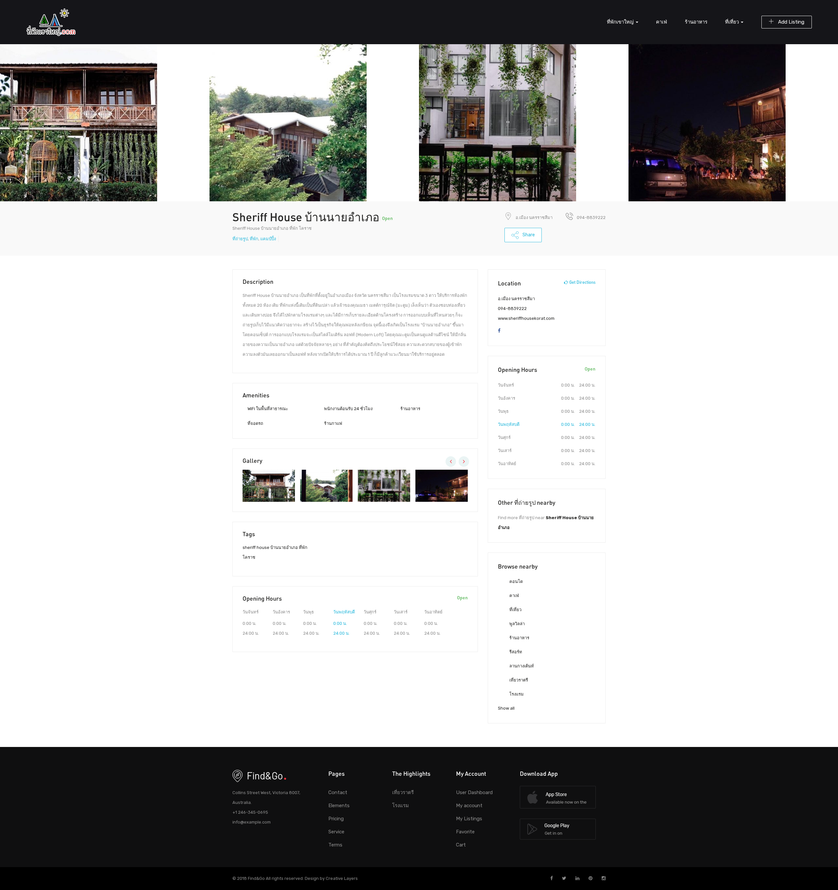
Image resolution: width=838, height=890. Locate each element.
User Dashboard (474, 792)
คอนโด (515, 581)
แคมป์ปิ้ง (268, 238)
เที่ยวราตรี (518, 680)
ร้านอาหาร (696, 22)
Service (336, 832)
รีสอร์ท (515, 651)
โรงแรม (516, 694)
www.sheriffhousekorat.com (526, 318)
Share (528, 235)
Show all (506, 708)
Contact (337, 792)
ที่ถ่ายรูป (240, 238)
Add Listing (790, 22)
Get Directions (581, 282)
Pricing (336, 819)
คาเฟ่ (661, 22)
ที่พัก (254, 238)
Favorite (465, 832)
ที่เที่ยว (732, 22)
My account (469, 805)
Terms (335, 845)
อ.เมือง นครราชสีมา (534, 217)
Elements (339, 805)
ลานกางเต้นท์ (521, 665)
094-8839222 (512, 308)
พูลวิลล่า (516, 623)
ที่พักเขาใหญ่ (621, 22)
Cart (461, 845)
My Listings (469, 819)
